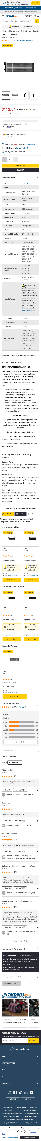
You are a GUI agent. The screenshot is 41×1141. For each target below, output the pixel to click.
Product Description (11, 362)
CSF (23, 187)
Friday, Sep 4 (30, 144)
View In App (35, 3)
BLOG (4, 1076)
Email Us (22, 514)
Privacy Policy (9, 1110)
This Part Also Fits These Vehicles (18, 355)
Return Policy (23, 483)
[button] (20, 3)
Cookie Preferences (9, 1116)
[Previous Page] (10, 941)
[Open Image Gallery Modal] (20, 68)
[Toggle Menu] (3, 16)
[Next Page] (31, 941)
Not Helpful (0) (20, 790)
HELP (3, 1070)
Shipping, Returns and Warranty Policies (16, 456)
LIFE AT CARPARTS (8, 1063)
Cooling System (26, 31)
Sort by (4, 762)
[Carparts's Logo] (11, 16)
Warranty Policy (33, 498)
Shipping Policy (23, 468)
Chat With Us (9, 514)
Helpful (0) (7, 790)
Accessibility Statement (32, 1113)
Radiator (25, 183)
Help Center (34, 514)
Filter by (4, 756)
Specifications (8, 177)
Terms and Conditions (29, 1110)
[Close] (38, 1128)
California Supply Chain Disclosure (12, 1113)
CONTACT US (6, 1083)
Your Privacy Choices (31, 1116)
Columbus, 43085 (22, 148)
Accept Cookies (29, 1137)
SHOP (4, 1056)
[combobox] (14, 762)
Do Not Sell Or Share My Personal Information (20, 1119)
